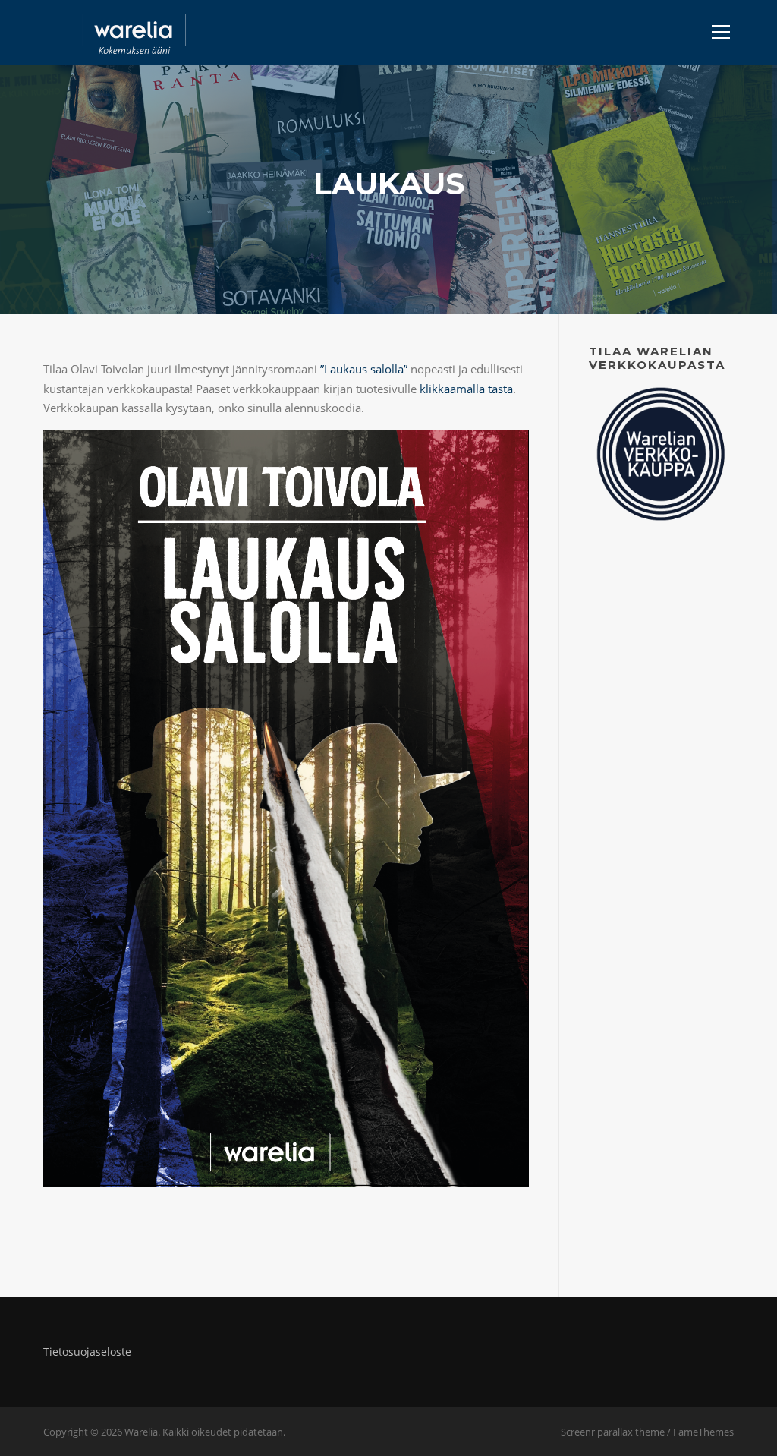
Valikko (720, 31)
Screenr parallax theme (613, 1432)
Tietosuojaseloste (87, 1351)
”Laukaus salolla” (363, 369)
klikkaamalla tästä (465, 388)
